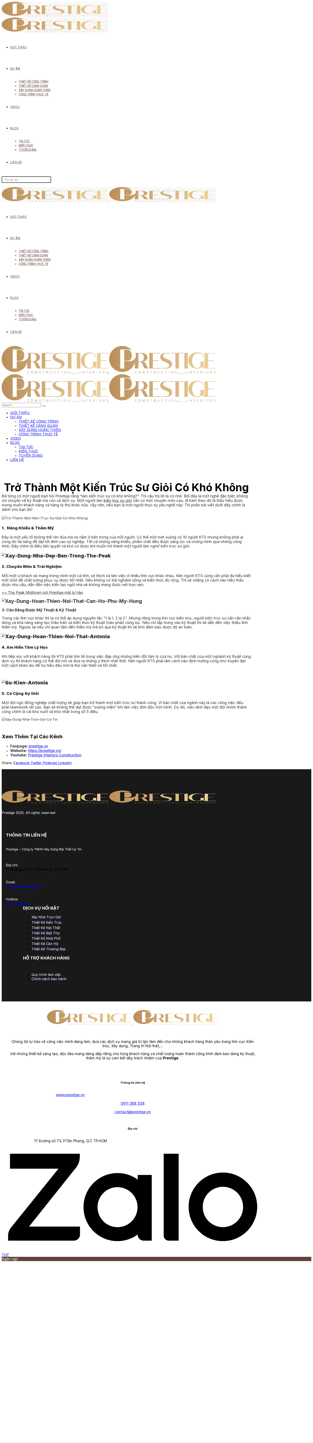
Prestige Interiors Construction (54, 755)
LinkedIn (65, 763)
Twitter (37, 763)
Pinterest (50, 763)
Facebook (22, 763)
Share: (7, 763)
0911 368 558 (17, 903)
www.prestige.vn (70, 1095)
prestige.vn (38, 746)
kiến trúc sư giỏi (118, 500)
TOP (5, 1255)
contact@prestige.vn (24, 886)
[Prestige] (109, 372)
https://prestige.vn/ (44, 750)
